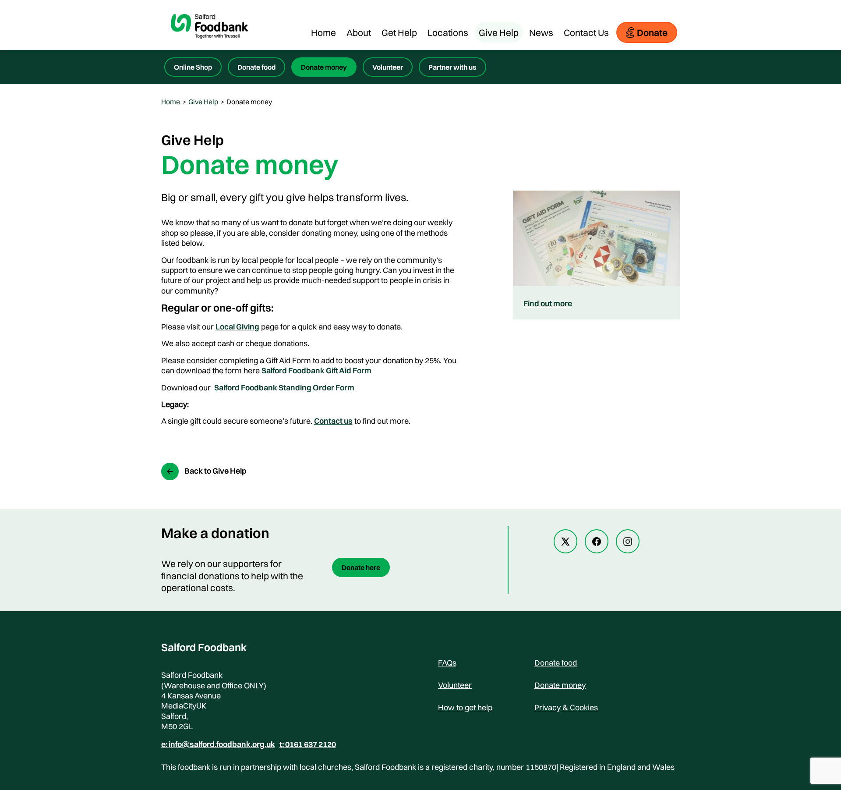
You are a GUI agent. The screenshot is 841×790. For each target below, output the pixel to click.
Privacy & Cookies (566, 707)
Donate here (361, 567)
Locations (448, 32)
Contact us (333, 421)
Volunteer (387, 67)
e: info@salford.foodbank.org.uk (218, 744)
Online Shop (193, 67)
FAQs (447, 663)
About (358, 32)
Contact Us (586, 32)
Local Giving (237, 327)
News (541, 32)
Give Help (499, 32)
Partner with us (452, 67)
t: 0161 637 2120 (307, 744)
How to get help (465, 707)
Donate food (256, 67)
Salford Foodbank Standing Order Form (284, 388)
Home (323, 32)
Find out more (547, 303)
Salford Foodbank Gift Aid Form (316, 370)
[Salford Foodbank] (209, 45)
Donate (652, 32)
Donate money (324, 67)
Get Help (399, 32)
